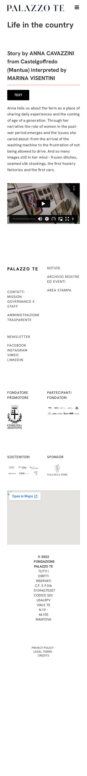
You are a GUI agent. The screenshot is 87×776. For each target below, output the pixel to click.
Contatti (15, 292)
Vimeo (13, 355)
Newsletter (18, 336)
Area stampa (59, 290)
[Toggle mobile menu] (77, 7)
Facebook (16, 345)
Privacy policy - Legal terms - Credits (43, 651)
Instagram (17, 350)
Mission (14, 296)
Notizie (53, 268)
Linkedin (15, 360)
